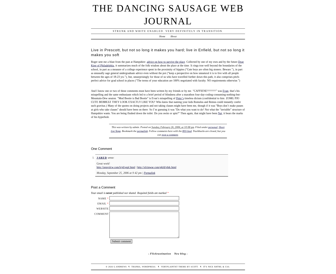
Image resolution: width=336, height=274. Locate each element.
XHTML (218, 267)
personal (213, 127)
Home (162, 36)
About (173, 36)
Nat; (220, 113)
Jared (102, 157)
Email (101, 203)
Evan (225, 90)
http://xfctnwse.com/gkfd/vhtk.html (156, 167)
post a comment (170, 134)
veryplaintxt (169, 267)
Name (102, 198)
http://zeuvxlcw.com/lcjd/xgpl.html (116, 167)
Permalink (149, 172)
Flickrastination (160, 253)
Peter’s (180, 98)
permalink (142, 131)
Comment (101, 213)
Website (102, 208)
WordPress (149, 267)
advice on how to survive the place (166, 61)
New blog (180, 253)
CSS (227, 267)
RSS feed (187, 131)
